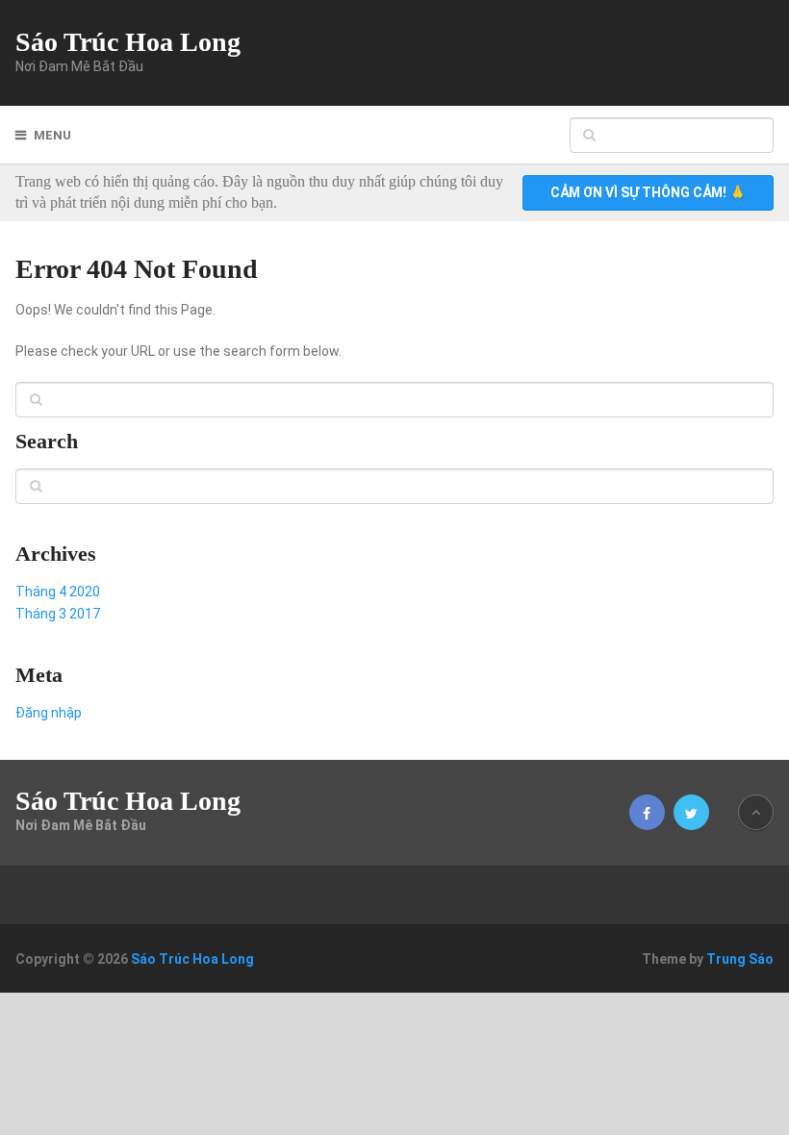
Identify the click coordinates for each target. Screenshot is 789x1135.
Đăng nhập (48, 712)
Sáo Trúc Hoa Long (128, 42)
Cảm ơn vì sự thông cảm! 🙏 (648, 192)
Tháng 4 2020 (57, 591)
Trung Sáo (740, 959)
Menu (52, 135)
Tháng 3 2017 (57, 613)
